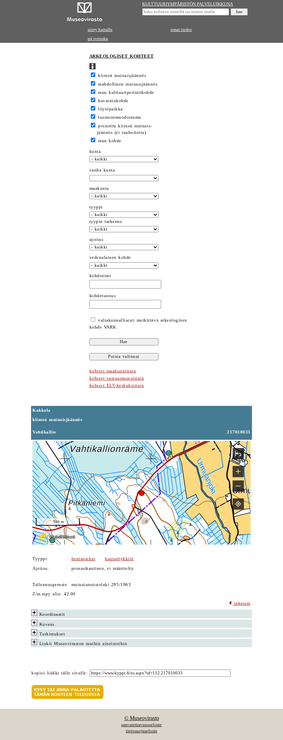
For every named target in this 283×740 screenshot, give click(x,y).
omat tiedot (181, 29)
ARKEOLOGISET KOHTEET (121, 56)
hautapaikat (83, 558)
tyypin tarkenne (106, 221)
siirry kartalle (100, 29)
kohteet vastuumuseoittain (116, 378)
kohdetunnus (102, 295)
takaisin (241, 603)
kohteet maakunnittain (112, 371)
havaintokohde (113, 100)
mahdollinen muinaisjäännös (127, 84)
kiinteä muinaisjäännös (122, 75)
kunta (95, 151)
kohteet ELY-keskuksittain (116, 385)
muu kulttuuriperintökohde (126, 92)
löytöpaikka (110, 109)
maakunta (99, 188)
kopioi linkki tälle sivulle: (59, 673)
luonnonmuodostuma (119, 117)
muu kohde (109, 140)
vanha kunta (102, 170)
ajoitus (96, 239)
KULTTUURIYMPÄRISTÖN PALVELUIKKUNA (187, 4)
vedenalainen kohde (110, 257)
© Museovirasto (141, 718)
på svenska (98, 38)
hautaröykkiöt (119, 558)
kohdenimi (100, 275)
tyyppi (96, 207)
